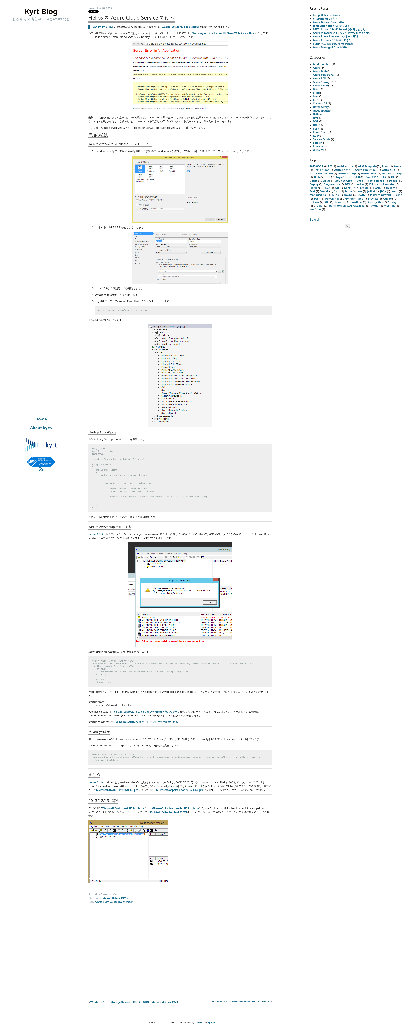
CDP (315, 100)
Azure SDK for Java (321, 173)
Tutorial (374, 205)
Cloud (326, 180)
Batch (316, 89)
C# (384, 177)
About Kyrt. (41, 427)
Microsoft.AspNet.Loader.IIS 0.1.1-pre (175, 808)
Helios (116, 898)
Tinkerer (199, 1022)
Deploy (314, 184)
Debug (393, 180)
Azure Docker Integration (329, 22)
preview (373, 198)
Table (319, 205)
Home (41, 419)
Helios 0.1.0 (95, 534)
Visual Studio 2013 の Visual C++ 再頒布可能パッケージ (147, 711)
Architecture (345, 166)
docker (360, 184)
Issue (348, 191)
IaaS (312, 191)
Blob (317, 177)
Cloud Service (103, 901)
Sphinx (211, 1022)
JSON (383, 191)
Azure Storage (322, 82)
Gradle (364, 188)
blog (316, 96)
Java (315, 118)
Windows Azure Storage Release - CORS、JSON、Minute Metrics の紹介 (134, 1002)
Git (337, 188)
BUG (327, 177)
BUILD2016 (354, 177)
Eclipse (373, 184)
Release (315, 202)
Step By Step (375, 202)
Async (385, 166)
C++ (393, 177)
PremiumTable (353, 198)
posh (399, 195)
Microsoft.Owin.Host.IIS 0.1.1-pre (123, 808)
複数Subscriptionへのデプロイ (331, 25)
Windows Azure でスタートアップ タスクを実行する (147, 722)
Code (360, 180)
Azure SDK (319, 78)
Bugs (338, 177)
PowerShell (320, 132)
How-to (390, 188)
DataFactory (321, 107)
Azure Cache (342, 170)
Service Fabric (321, 139)
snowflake (355, 202)
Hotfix (377, 188)
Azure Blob (320, 71)
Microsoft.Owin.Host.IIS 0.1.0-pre (117, 790)
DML (348, 184)
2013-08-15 (316, 166)
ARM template (322, 64)
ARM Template (367, 166)
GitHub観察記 (321, 110)
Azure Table (320, 85)
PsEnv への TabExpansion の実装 (333, 43)
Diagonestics (332, 184)
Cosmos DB (320, 103)
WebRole (119, 901)
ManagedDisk (318, 195)
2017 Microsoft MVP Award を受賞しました (339, 29)
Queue (387, 198)
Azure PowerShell (324, 75)
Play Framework (380, 195)
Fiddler (314, 188)
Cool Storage (376, 180)
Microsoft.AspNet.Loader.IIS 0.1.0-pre (179, 790)
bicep (316, 92)
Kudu (394, 191)
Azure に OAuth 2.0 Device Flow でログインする (342, 33)
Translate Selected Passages (346, 205)
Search (315, 219)
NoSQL (348, 195)
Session (318, 143)
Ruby (316, 135)
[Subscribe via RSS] (41, 469)
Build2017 (371, 177)
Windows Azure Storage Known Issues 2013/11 (241, 1001)
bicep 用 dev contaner (326, 15)
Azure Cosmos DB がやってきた (332, 40)
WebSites (318, 150)
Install (324, 191)
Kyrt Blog (41, 11)
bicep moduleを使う (325, 18)
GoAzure (349, 188)
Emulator (389, 184)
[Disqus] (180, 950)
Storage (318, 146)
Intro (337, 191)
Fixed (327, 188)
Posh (316, 128)
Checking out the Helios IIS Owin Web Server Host (223, 33)
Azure (107, 898)
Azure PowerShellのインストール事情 (335, 36)
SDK (327, 202)
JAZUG (371, 191)
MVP (316, 121)
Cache (313, 180)
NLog (335, 195)
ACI (330, 166)
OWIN (125, 898)
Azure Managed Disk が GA (330, 47)
